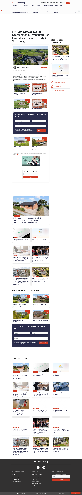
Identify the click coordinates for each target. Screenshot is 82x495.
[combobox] (15, 126)
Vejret (61, 5)
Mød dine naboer (48, 5)
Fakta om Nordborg (36, 479)
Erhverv (25, 5)
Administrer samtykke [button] (16, 481)
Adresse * (17, 123)
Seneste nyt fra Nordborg (37, 474)
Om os (13, 474)
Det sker (32, 5)
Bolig (20, 5)
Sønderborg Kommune (36, 483)
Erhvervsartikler (35, 481)
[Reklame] (31, 161)
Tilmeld (68, 2)
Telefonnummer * (18, 119)
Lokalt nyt (39, 5)
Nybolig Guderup (35, 151)
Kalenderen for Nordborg (37, 478)
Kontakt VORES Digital (16, 479)
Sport (56, 5)
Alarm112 (14, 5)
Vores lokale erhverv (36, 476)
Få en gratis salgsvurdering (37, 485)
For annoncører (15, 476)
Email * (33, 119)
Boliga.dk (17, 154)
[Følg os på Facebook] (38, 467)
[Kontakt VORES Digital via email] (43, 467)
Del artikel (43, 67)
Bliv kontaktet (41, 130)
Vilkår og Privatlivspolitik (17, 478)
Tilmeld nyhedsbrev (75, 493)
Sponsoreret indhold (36, 487)
